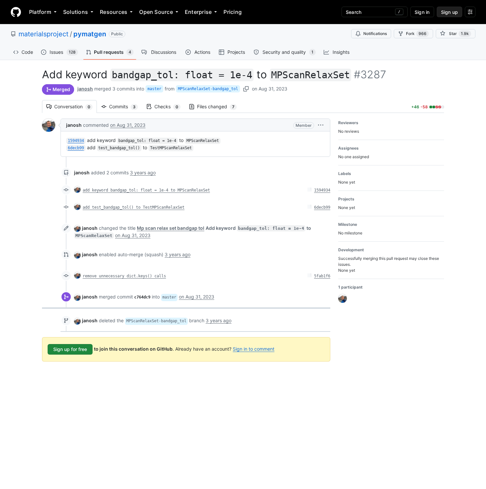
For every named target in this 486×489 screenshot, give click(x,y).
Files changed (219, 106)
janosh (85, 88)
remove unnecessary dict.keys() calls (124, 276)
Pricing (232, 12)
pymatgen (89, 34)
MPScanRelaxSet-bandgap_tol (208, 89)
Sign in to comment (253, 349)
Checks (169, 106)
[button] (321, 125)
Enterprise (198, 12)
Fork (416, 33)
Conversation (75, 106)
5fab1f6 (322, 276)
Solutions (75, 12)
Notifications (375, 33)
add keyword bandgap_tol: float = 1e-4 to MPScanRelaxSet (146, 190)
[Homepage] (16, 12)
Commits (125, 106)
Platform (40, 12)
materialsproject (43, 34)
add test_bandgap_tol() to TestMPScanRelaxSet (133, 207)
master (154, 89)
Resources (113, 12)
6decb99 (322, 207)
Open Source (156, 12)
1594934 (322, 190)
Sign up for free (70, 349)
